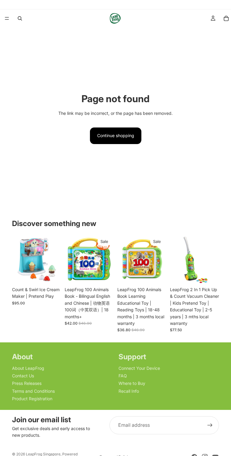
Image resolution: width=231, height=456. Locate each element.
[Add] (51, 274)
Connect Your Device (139, 368)
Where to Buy (132, 383)
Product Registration (32, 398)
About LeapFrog (28, 368)
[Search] (19, 18)
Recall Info (129, 391)
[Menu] (7, 18)
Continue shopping (115, 135)
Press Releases (27, 383)
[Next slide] (54, 259)
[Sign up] (210, 425)
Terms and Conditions (33, 391)
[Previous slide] (18, 259)
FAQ (123, 375)
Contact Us (23, 375)
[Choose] (157, 274)
